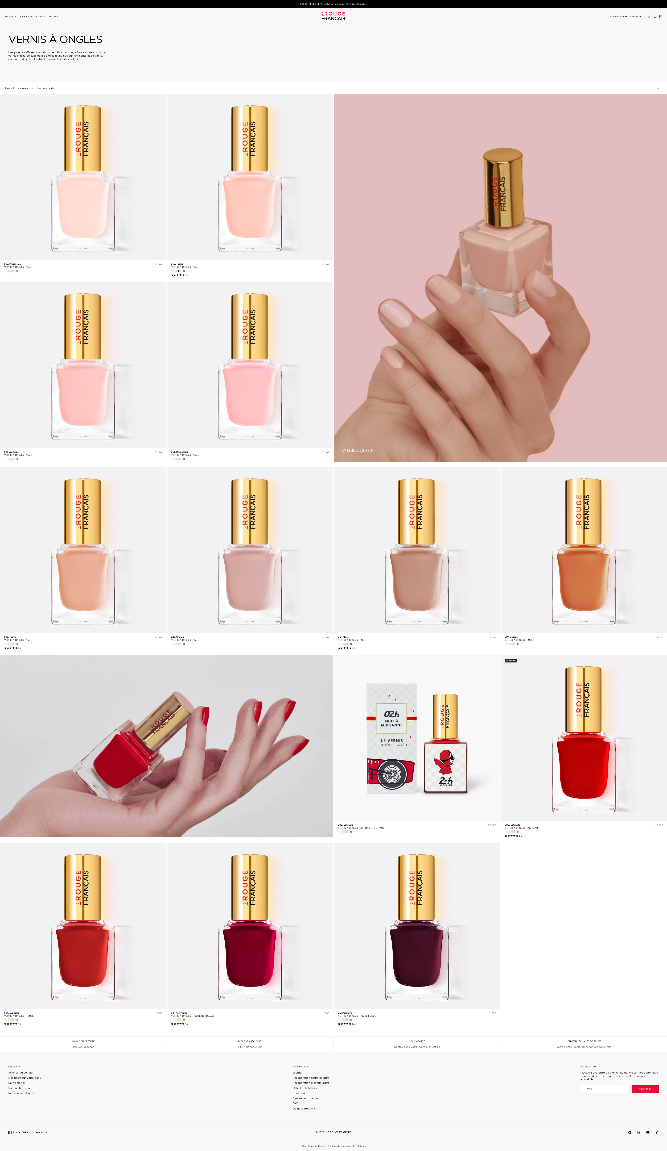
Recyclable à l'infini (21, 1093)
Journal (297, 1072)
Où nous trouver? (304, 1108)
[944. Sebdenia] (6, 271)
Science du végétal (20, 1072)
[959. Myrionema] (9, 271)
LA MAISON (26, 16)
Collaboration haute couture (311, 1077)
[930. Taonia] (12, 271)
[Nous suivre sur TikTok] (657, 1132)
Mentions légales (316, 1146)
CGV (303, 1146)
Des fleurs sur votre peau (24, 1077)
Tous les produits (45, 88)
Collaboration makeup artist (311, 1082)
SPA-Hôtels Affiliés (305, 1088)
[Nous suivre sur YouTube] (648, 1132)
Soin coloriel (16, 1082)
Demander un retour (306, 1098)
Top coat (9, 88)
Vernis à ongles (25, 88)
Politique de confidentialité (341, 1146)
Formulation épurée (21, 1088)
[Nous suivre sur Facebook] (630, 1132)
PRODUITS (10, 16)
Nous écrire (300, 1093)
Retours (361, 1146)
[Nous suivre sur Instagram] (639, 1132)
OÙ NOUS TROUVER (47, 16)
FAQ (295, 1103)
